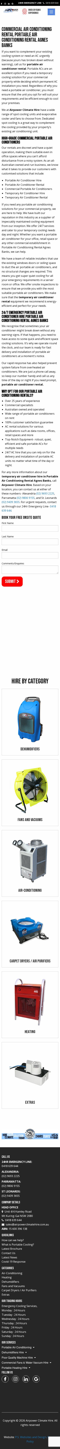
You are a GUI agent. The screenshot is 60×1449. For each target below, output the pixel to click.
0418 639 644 (13, 1220)
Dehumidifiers (10, 1282)
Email (5, 549)
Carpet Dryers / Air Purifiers (19, 1290)
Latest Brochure (12, 1249)
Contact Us (8, 1253)
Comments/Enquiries (13, 563)
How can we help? (13, 1240)
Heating (7, 1277)
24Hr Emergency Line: (17, 1164)
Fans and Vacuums (13, 1286)
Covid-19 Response (14, 1261)
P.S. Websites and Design (30, 1437)
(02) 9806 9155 (26, 498)
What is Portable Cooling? (18, 1244)
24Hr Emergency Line (38, 3)
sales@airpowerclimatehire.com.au (27, 1224)
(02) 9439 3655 (11, 502)
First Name (8, 523)
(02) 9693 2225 (45, 493)
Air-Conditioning (12, 1273)
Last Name (8, 536)
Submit (10, 581)
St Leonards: (11, 1194)
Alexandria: (11, 1174)
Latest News (9, 1257)
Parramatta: (11, 1184)
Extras (6, 1294)
